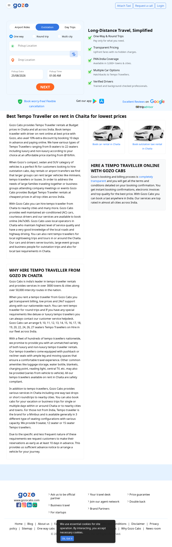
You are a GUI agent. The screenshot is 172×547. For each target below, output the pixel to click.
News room (153, 528)
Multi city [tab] (67, 36)
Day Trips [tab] (70, 27)
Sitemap (27, 528)
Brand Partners (100, 508)
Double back (137, 501)
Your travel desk (100, 494)
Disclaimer (138, 524)
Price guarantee (140, 494)
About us (43, 524)
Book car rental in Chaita (106, 144)
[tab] (20, 36)
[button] (9, 6)
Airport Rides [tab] (22, 27)
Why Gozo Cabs (131, 528)
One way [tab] (19, 36)
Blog (30, 524)
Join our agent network (104, 501)
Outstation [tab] (47, 27)
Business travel (60, 505)
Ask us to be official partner (63, 496)
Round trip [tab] (43, 36)
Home (19, 524)
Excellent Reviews (133, 102)
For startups (58, 512)
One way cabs (46, 528)
